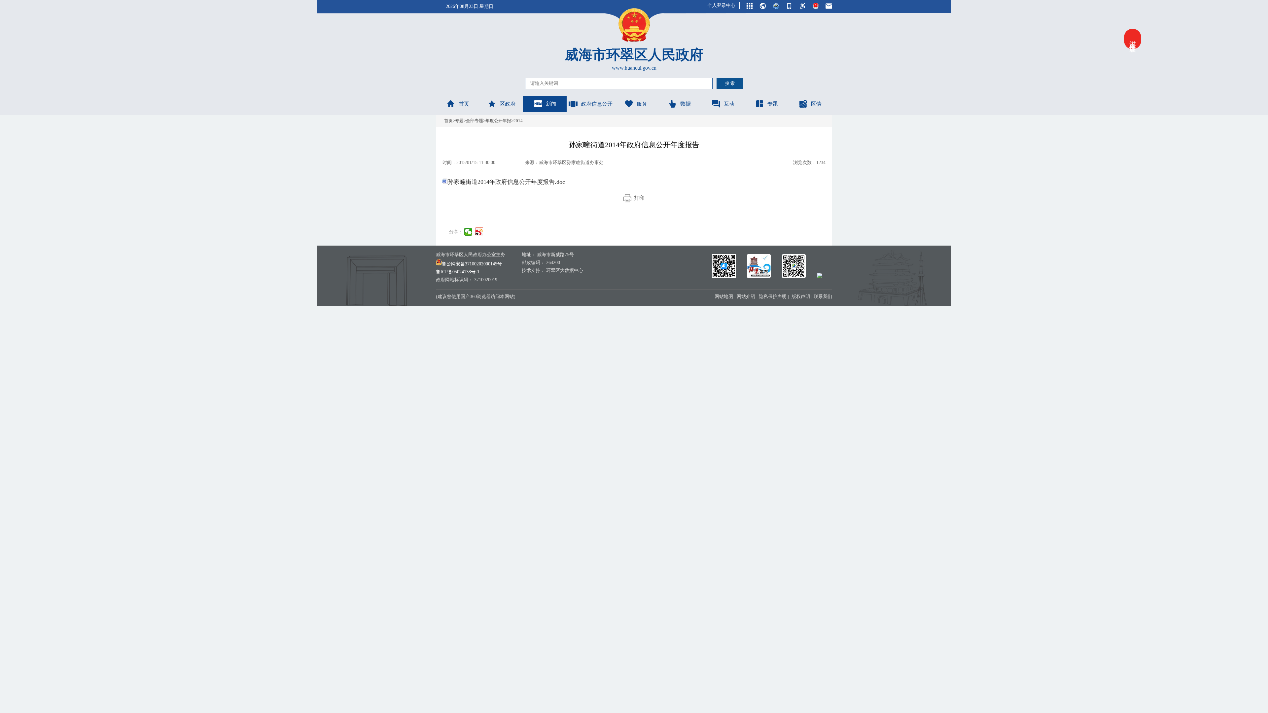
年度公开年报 (498, 120)
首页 (464, 104)
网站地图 (724, 296)
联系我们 (823, 296)
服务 (642, 104)
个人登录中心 (721, 5)
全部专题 (474, 120)
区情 (816, 104)
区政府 (507, 104)
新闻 (551, 104)
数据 (685, 104)
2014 (518, 120)
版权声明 (801, 296)
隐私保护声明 (773, 296)
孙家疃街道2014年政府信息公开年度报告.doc (506, 182)
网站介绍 (746, 296)
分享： (456, 231)
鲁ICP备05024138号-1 (457, 271)
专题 (772, 104)
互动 (729, 104)
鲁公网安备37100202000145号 (472, 263)
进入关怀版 (1132, 39)
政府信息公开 (597, 104)
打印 (638, 198)
